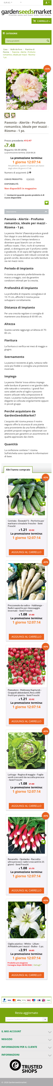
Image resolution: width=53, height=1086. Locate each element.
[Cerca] (47, 41)
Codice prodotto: (13, 179)
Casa (5, 49)
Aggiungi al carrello (26, 552)
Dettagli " (38, 965)
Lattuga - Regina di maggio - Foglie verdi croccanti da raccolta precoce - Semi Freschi (26, 777)
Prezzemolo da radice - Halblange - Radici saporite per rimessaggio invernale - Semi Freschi (25, 608)
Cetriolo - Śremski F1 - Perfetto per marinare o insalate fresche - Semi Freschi (26, 523)
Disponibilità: (11, 184)
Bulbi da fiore (16, 49)
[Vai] (45, 1019)
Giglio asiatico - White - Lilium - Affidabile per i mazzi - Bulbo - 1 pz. (26, 945)
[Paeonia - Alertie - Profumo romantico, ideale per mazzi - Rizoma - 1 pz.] (26, 89)
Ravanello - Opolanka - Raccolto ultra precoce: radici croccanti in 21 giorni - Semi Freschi (26, 862)
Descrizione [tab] (11, 211)
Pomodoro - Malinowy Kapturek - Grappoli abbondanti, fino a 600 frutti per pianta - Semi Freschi (25, 693)
